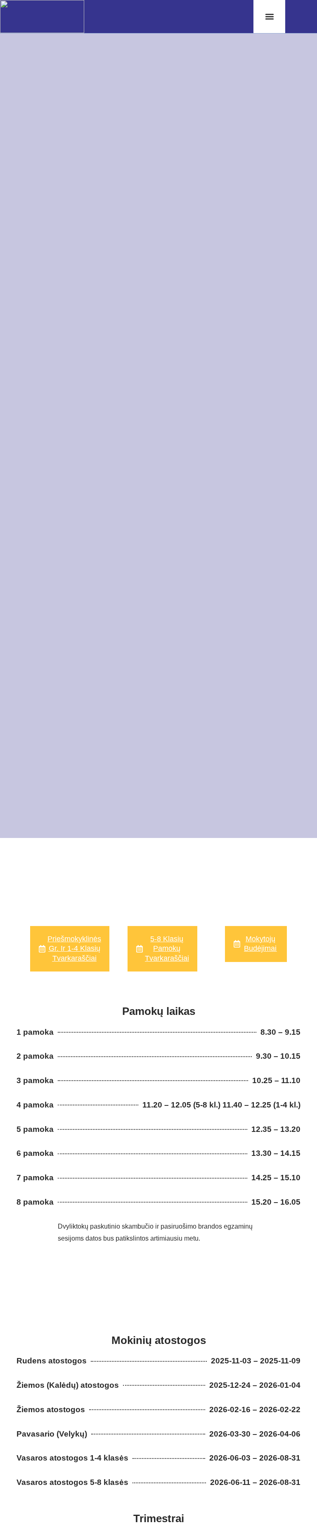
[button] (269, 17)
